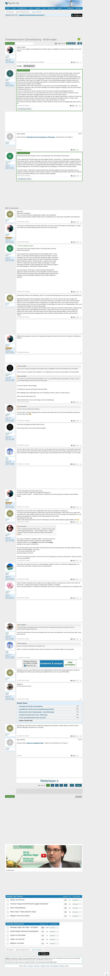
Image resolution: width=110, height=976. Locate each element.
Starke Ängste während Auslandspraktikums (26, 931)
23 (78, 43)
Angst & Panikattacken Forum (23, 950)
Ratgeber (37, 8)
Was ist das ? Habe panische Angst (23, 911)
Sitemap (66, 966)
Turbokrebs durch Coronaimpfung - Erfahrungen (31, 39)
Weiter (78, 785)
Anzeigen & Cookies (45, 966)
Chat (44, 8)
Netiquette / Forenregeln (59, 966)
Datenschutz (37, 966)
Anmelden (78, 8)
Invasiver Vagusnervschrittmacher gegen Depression (29, 903)
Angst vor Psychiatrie (18, 935)
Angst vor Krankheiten (37, 950)
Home (8, 8)
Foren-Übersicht (10, 950)
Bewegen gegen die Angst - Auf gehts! (24, 927)
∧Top (106, 974)
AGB (51, 966)
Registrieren (70, 8)
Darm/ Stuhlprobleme (18, 907)
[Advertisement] (49, 477)
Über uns (25, 966)
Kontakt (21, 966)
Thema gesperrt (10, 43)
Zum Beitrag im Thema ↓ (25, 109)
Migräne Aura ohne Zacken (20, 915)
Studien (59, 8)
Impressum (30, 966)
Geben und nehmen (17, 900)
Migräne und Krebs (17, 943)
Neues (14, 8)
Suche (31, 8)
